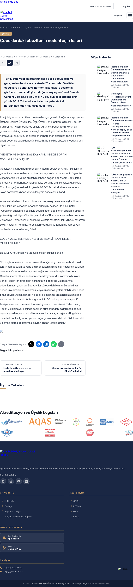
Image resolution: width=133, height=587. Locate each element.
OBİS (76, 501)
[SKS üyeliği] (90, 433)
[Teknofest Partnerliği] (129, 432)
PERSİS (77, 506)
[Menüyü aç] (130, 15)
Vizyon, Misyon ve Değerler (18, 516)
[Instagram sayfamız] (11, 481)
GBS (75, 511)
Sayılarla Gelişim (13, 511)
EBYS (76, 516)
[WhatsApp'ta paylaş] (54, 344)
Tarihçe (8, 506)
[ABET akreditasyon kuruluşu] (90, 422)
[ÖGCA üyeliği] (7, 433)
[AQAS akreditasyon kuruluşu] (47, 422)
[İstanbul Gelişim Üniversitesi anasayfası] (66, 457)
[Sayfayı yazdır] (17, 63)
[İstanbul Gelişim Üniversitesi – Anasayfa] (9, 15)
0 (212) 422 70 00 (13, 567)
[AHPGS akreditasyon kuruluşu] (76, 422)
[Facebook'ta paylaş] (39, 344)
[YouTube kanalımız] (19, 481)
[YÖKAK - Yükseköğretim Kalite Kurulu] (11, 422)
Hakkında (9, 501)
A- (3, 63)
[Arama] (117, 6)
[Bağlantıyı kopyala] (61, 344)
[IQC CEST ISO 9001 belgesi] (50, 433)
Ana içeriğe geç (9, 1)
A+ (9, 63)
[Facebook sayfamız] (3, 481)
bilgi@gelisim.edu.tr (13, 571)
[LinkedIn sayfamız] (46, 344)
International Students (100, 6)
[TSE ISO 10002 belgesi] (126, 422)
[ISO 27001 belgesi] (106, 422)
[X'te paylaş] (31, 344)
